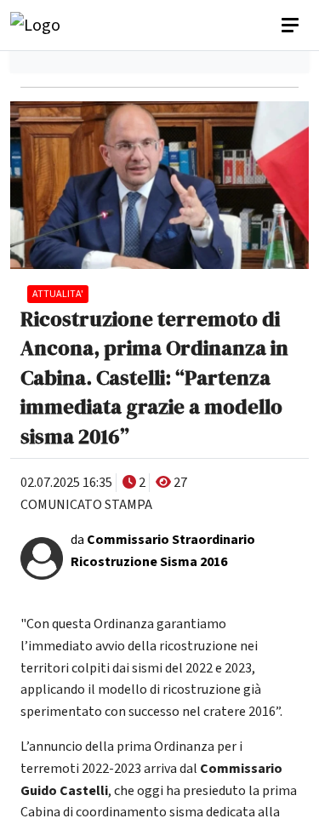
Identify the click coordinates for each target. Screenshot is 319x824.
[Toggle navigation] (292, 26)
